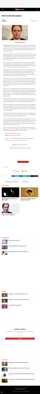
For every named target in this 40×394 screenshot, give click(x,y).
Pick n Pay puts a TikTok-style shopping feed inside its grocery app (21, 373)
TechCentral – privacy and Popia (24, 391)
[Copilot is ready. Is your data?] (5, 242)
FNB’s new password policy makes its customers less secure (28, 199)
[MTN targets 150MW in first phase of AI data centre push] (5, 369)
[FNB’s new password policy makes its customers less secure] (29, 192)
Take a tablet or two (25, 181)
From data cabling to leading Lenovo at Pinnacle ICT (18, 251)
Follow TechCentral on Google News (20, 144)
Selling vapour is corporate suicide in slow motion (18, 293)
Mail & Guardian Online (13, 140)
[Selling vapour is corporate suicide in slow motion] (5, 295)
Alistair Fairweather (9, 12)
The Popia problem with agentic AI (14, 305)
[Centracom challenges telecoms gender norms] (5, 247)
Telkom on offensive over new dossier (11, 181)
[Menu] (3, 9)
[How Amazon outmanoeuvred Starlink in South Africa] (5, 301)
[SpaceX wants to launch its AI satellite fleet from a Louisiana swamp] (5, 381)
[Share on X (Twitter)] (3, 21)
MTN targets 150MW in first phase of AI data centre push (19, 368)
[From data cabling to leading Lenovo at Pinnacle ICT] (5, 253)
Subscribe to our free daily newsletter (13, 133)
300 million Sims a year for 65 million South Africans (18, 362)
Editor (4, 18)
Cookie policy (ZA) (15, 391)
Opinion (5, 12)
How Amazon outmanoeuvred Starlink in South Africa (18, 299)
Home (2, 12)
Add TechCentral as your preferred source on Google (20, 147)
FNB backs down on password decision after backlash (9, 199)
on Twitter (12, 135)
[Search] (37, 9)
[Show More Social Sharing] (7, 21)
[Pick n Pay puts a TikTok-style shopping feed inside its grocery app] (5, 375)
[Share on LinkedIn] (5, 21)
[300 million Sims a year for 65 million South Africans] (5, 364)
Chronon (23, 389)
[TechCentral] (20, 9)
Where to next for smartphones (8, 214)
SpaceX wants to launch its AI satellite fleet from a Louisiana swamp (21, 379)
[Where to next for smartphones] (10, 208)
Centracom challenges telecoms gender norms (17, 246)
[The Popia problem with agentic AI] (5, 306)
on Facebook (18, 135)
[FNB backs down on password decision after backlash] (10, 192)
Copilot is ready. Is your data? (14, 240)
